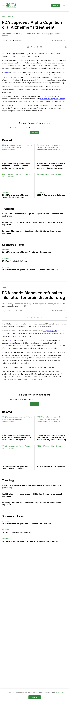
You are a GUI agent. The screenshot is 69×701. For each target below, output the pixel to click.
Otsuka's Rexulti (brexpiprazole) (52, 99)
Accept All (34, 697)
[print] (66, 47)
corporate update (50, 331)
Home (4, 287)
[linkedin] (31, 47)
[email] (41, 47)
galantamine (8, 65)
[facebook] (28, 47)
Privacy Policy (60, 692)
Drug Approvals (7, 16)
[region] (34, 695)
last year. (16, 355)
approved (16, 53)
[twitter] (34, 47)
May (10, 340)
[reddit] (38, 47)
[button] (3, 5)
